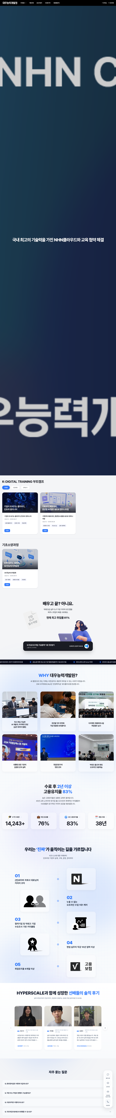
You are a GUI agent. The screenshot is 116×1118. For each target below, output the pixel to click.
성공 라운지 (39, 3)
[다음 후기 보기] (105, 1028)
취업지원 (31, 3)
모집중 (6, 487)
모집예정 (15, 487)
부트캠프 (22, 3)
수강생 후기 (47, 3)
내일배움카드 (56, 3)
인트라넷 (112, 3)
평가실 (104, 3)
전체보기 (25, 487)
